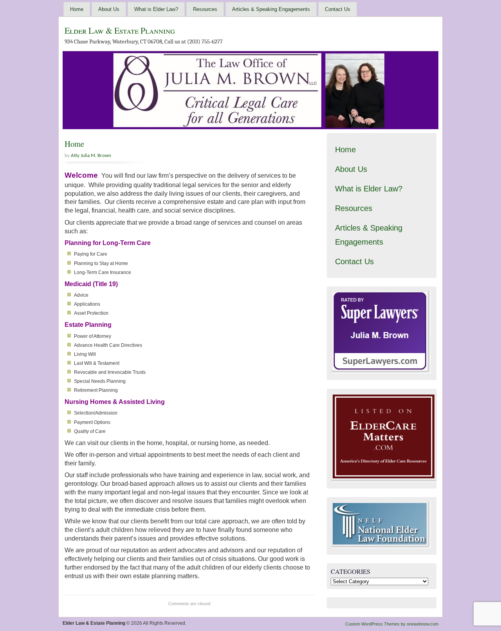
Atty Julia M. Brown (91, 155)
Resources (205, 9)
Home (76, 9)
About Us (108, 9)
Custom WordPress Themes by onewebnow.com (391, 624)
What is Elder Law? (156, 9)
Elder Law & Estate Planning (120, 30)
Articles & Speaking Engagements (271, 9)
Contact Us (337, 9)
